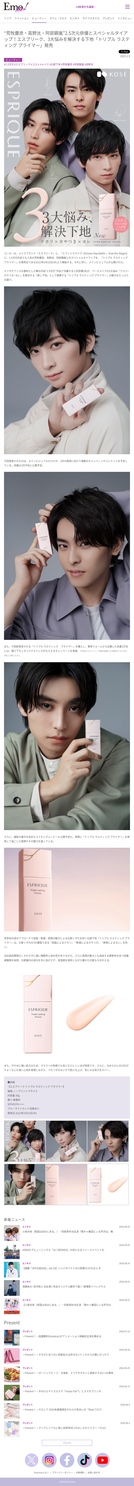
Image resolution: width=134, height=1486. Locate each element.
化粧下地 (56, 64)
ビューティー (39, 18)
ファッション (21, 18)
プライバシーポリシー (62, 1472)
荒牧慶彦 (67, 64)
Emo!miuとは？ (41, 1472)
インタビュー (125, 18)
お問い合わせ (94, 1472)
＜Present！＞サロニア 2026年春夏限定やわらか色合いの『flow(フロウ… (63, 1409)
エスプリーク (23, 64)
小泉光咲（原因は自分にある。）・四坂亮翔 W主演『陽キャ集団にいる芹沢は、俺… (68, 1231)
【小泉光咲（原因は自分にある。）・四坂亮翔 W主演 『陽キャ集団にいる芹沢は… (67, 1304)
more (67, 1442)
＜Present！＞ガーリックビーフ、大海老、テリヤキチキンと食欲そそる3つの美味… (69, 1372)
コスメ (36, 64)
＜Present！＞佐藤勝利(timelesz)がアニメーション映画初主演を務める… (63, 1336)
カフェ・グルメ (58, 18)
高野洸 (89, 64)
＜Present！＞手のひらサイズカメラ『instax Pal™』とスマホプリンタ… (62, 1391)
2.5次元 (9, 64)
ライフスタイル (90, 18)
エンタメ (74, 18)
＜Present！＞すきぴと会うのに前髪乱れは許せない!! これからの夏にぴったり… (67, 1354)
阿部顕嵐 (79, 64)
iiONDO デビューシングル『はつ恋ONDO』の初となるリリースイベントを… (64, 1249)
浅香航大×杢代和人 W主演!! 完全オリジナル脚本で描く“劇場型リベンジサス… (65, 1286)
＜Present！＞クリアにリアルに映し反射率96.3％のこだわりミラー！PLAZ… (65, 1427)
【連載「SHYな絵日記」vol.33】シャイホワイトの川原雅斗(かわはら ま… (62, 1268)
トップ (7, 18)
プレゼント (108, 18)
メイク (45, 64)
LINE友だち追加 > (86, 6)
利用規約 (80, 1472)
